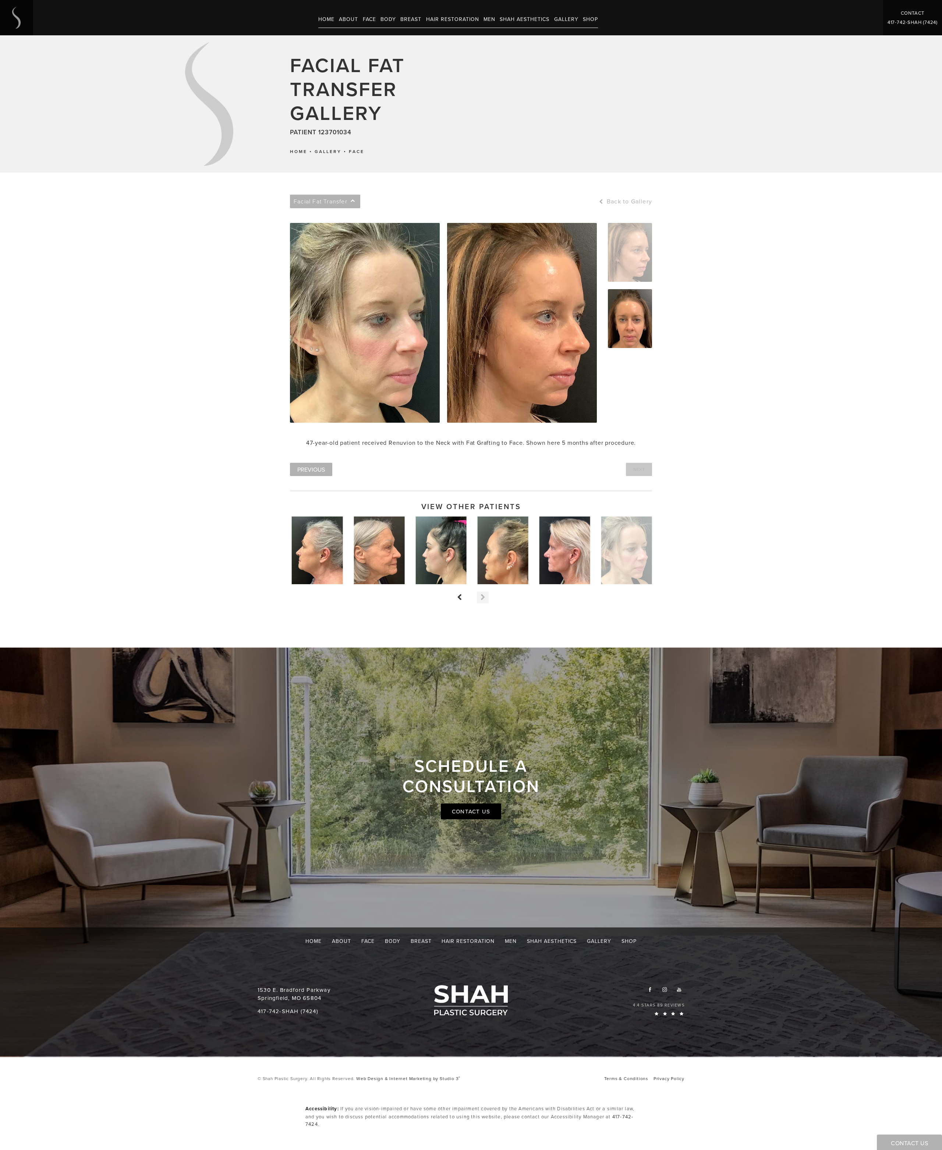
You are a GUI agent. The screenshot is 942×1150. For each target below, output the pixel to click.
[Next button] (483, 597)
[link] (913, 22)
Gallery (328, 151)
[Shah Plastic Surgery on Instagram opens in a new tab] (664, 989)
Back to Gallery (628, 201)
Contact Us (471, 811)
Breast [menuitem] (410, 19)
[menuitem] (650, 989)
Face (356, 151)
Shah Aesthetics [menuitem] (524, 19)
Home (298, 151)
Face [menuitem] (369, 19)
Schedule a (471, 776)
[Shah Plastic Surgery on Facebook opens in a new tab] (650, 989)
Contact (913, 13)
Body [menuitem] (388, 19)
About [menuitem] (348, 19)
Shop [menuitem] (590, 19)
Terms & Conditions (626, 1078)
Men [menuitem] (489, 19)
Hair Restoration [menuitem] (452, 19)
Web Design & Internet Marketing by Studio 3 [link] (408, 1078)
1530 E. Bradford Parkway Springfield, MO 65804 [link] (294, 994)
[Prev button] (459, 597)
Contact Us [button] (909, 1143)
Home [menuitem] (326, 19)
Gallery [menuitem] (566, 19)
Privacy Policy (669, 1078)
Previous (311, 469)
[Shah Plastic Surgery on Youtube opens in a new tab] (679, 989)
